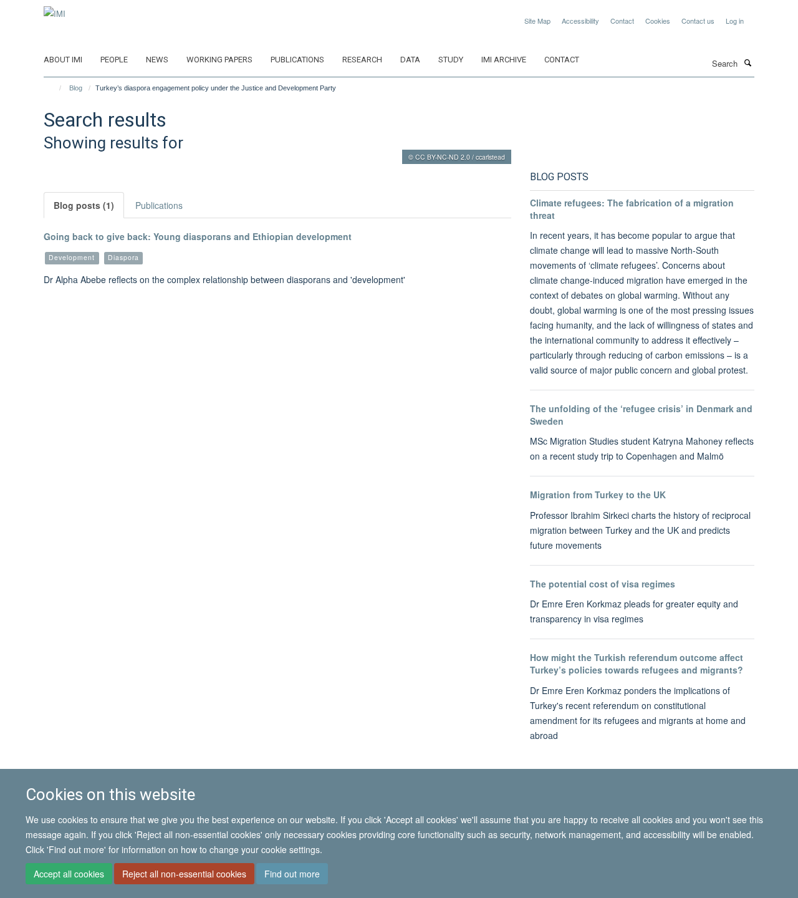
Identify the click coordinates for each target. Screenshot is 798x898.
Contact (622, 21)
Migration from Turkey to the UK (598, 494)
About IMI (63, 59)
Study (450, 59)
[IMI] (54, 9)
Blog (75, 88)
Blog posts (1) (84, 205)
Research (362, 59)
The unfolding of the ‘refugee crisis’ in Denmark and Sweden (641, 414)
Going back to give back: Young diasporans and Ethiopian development (198, 236)
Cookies (657, 21)
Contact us (697, 21)
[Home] (54, 88)
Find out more (292, 873)
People (114, 59)
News (157, 59)
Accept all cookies (69, 873)
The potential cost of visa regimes (602, 583)
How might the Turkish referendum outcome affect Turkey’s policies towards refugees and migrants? (636, 663)
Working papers (219, 59)
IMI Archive (503, 59)
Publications (297, 59)
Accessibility (580, 21)
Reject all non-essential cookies (184, 873)
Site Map (537, 21)
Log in (735, 21)
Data (410, 59)
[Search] (747, 62)
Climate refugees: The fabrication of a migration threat (632, 208)
